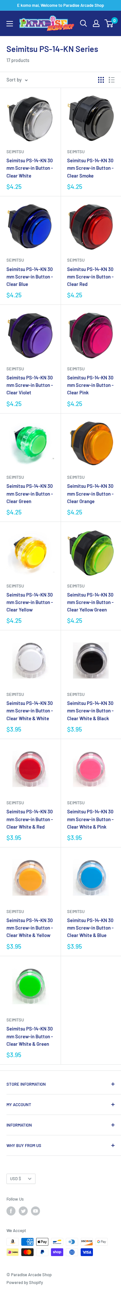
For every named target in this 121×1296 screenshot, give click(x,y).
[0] (109, 23)
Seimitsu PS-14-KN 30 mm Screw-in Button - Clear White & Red (29, 819)
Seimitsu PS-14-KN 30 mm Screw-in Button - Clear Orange (90, 493)
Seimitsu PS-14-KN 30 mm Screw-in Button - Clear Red (90, 276)
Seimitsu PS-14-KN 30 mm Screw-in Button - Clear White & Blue (90, 927)
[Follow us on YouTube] (35, 1211)
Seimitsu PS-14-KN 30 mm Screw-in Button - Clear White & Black (90, 710)
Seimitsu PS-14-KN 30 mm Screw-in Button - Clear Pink (90, 385)
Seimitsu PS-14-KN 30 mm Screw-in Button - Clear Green (29, 493)
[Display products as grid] (101, 80)
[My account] (96, 23)
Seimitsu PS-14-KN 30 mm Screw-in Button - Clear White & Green (29, 1036)
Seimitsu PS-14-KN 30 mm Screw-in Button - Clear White (29, 168)
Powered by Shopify (24, 1282)
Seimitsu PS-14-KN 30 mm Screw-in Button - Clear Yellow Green (90, 602)
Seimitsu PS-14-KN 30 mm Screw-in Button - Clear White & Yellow (29, 927)
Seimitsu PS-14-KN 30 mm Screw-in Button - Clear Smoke (90, 168)
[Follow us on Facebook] (10, 1211)
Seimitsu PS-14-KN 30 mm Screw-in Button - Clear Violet (29, 385)
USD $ (15, 1178)
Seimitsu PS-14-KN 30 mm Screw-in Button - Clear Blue (29, 276)
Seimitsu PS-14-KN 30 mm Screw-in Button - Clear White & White (29, 710)
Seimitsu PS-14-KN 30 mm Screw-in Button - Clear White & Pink (90, 819)
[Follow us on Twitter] (23, 1211)
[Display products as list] (112, 80)
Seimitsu (15, 151)
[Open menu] (9, 23)
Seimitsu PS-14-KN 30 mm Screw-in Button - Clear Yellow (29, 602)
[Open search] (83, 23)
